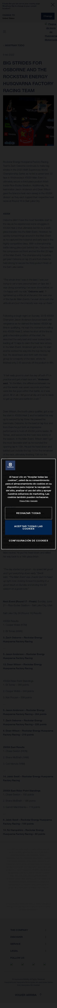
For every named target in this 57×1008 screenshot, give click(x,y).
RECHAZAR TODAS (28, 513)
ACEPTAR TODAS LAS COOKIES (28, 527)
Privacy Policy (25, 501)
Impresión (34, 501)
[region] (28, 504)
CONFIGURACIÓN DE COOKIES (28, 540)
